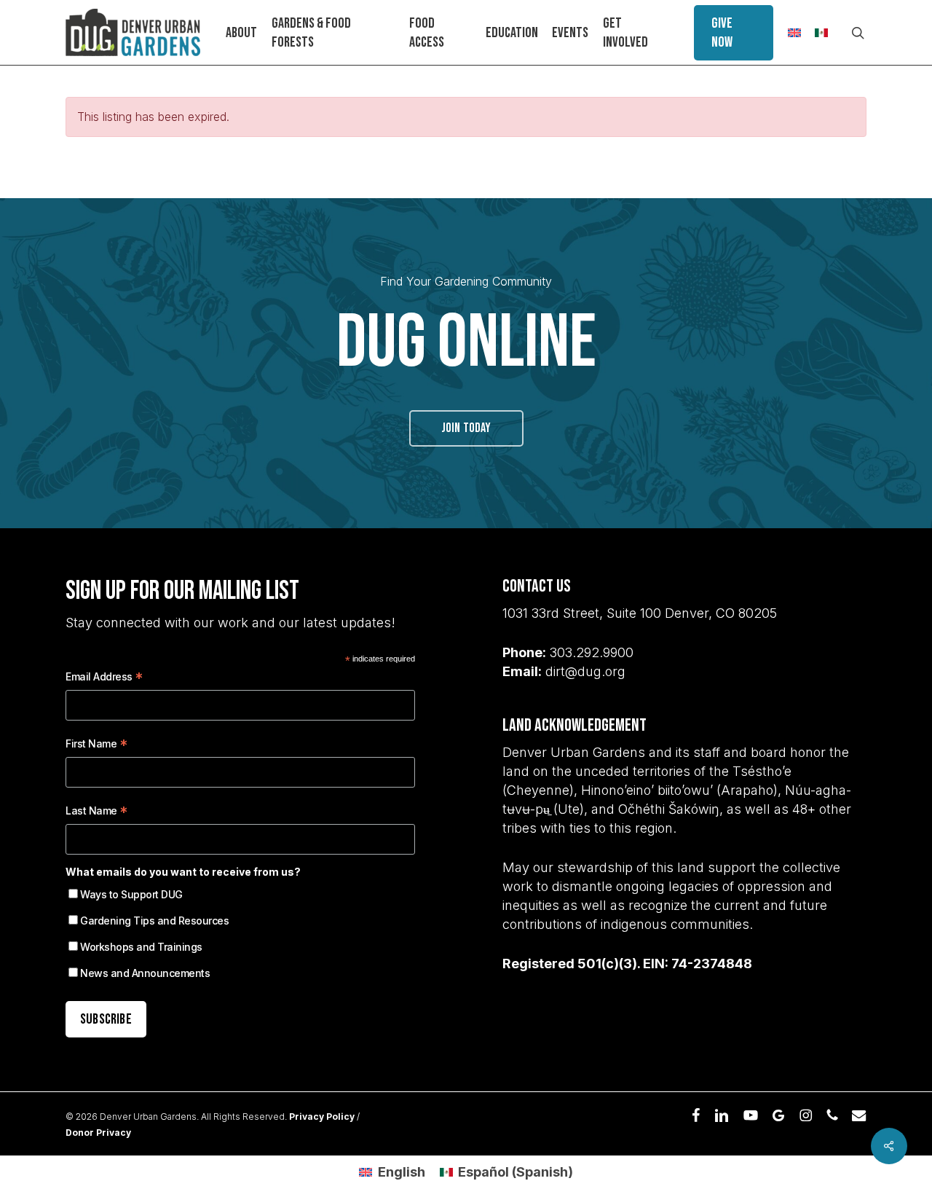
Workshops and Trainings (141, 947)
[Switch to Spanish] (821, 32)
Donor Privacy (98, 1132)
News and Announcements (145, 973)
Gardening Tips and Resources (154, 920)
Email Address (104, 679)
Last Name (97, 813)
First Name (96, 746)
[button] (466, 428)
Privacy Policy (322, 1116)
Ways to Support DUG (131, 894)
